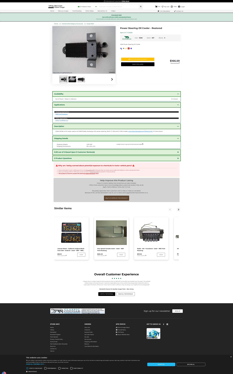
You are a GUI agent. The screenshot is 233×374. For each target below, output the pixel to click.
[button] (84, 364)
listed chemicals (94, 171)
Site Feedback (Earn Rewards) (58, 344)
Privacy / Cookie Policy (56, 339)
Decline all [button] (191, 364)
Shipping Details (61, 138)
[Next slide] (112, 79)
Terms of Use (53, 341)
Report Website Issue (123, 334)
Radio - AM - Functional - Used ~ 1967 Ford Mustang (151, 249)
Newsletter (53, 332)
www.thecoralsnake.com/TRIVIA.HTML (140, 131)
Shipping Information (90, 341)
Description (59, 126)
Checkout (87, 329)
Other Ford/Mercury (61, 120)
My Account (87, 339)
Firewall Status (121, 329)
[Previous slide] (170, 209)
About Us (52, 346)
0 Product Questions (63, 158)
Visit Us (52, 351)
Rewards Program (55, 334)
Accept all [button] (161, 364)
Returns (86, 344)
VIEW (81, 255)
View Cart (87, 327)
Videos (113, 11)
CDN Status (120, 332)
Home (52, 11)
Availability (58, 94)
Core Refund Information (91, 346)
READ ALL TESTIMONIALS (125, 294)
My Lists (86, 337)
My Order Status (89, 334)
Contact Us (53, 348)
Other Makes (89, 11)
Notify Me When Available (138, 59)
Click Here (125, 1)
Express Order (88, 332)
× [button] (231, 356)
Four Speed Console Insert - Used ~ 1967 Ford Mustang (110, 249)
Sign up (177, 311)
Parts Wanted (54, 337)
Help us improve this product (116, 198)
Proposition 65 (90, 170)
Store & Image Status (123, 327)
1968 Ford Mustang (61, 114)
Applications (59, 105)
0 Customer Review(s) (74, 152)
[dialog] (116, 364)
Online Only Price (175, 63)
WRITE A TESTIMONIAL (106, 294)
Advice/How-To (102, 11)
